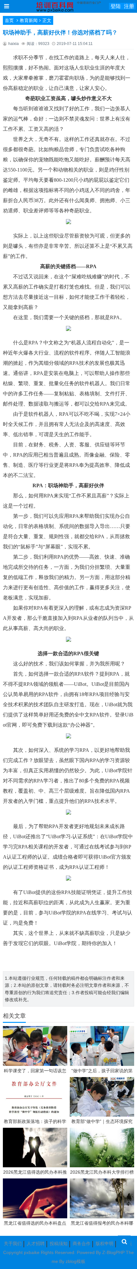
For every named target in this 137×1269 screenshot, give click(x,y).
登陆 (116, 6)
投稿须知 (59, 1243)
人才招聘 (36, 1243)
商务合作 (81, 1243)
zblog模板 (75, 1261)
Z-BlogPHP (113, 1252)
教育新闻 (29, 20)
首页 (9, 20)
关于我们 (13, 1243)
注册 (129, 6)
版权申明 (104, 1243)
